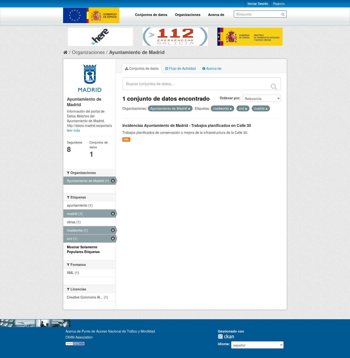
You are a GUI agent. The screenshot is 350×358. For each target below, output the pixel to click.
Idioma (223, 343)
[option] (100, 35)
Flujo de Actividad (182, 68)
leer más (73, 130)
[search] (273, 86)
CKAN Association (79, 337)
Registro (279, 3)
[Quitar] (189, 108)
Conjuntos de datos (151, 14)
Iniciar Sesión (258, 3)
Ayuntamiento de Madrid (137, 52)
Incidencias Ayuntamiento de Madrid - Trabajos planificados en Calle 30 (186, 125)
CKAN (227, 336)
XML (126, 139)
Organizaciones (187, 14)
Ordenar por (229, 97)
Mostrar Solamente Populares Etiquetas (83, 249)
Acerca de (216, 14)
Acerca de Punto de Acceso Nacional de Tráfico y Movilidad (110, 331)
